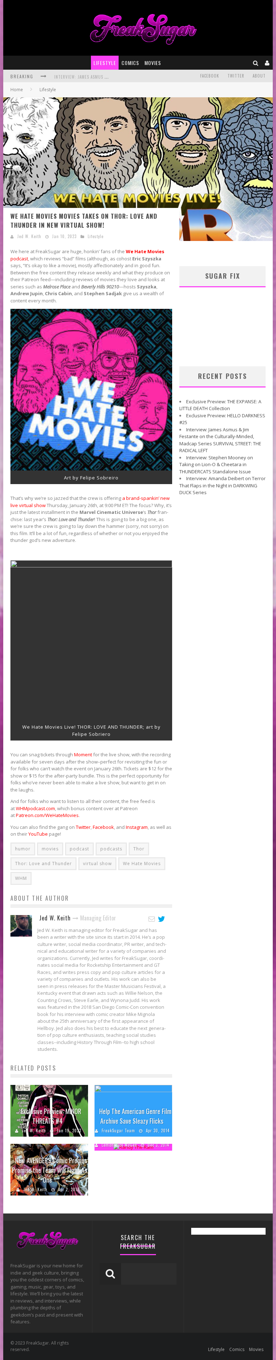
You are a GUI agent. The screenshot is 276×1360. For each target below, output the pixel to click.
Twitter (235, 76)
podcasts (111, 849)
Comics (130, 62)
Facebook (209, 76)
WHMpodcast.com (35, 808)
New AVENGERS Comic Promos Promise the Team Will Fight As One (49, 1170)
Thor (138, 849)
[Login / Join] (267, 63)
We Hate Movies (142, 863)
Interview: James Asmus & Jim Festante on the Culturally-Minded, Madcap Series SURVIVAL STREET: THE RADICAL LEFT (220, 440)
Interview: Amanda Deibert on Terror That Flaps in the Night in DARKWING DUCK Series (222, 485)
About (259, 76)
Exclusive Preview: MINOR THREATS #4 (51, 1115)
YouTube (38, 834)
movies (50, 849)
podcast (79, 849)
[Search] (256, 63)
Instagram (137, 827)
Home (16, 90)
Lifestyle (104, 62)
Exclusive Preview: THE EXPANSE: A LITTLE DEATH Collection (220, 405)
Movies (152, 62)
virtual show (97, 863)
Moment (83, 754)
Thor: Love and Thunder (43, 863)
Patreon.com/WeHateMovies (47, 815)
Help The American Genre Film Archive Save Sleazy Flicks (135, 1115)
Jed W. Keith (29, 236)
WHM (21, 878)
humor (23, 849)
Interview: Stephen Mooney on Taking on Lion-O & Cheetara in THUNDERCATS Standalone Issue (216, 464)
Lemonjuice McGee (119, 1145)
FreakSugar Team (118, 1130)
